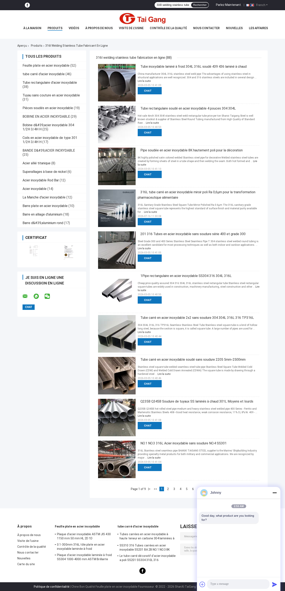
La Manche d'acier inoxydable (44, 197)
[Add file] (202, 584)
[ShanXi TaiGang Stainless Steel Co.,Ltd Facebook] (27, 5)
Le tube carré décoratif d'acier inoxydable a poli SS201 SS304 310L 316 (148, 558)
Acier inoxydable (35, 189)
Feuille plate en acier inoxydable (46, 65)
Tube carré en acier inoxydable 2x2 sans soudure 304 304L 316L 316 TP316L (197, 318)
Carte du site (26, 564)
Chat (148, 90)
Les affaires (258, 28)
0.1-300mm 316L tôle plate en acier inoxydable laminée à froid (81, 546)
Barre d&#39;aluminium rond (43, 223)
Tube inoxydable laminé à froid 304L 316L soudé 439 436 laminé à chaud (193, 67)
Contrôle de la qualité (168, 28)
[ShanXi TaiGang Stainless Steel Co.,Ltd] (142, 18)
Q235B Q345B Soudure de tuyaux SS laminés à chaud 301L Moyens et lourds (196, 401)
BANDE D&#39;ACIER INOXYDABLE (49, 150)
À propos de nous (99, 28)
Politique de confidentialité (51, 586)
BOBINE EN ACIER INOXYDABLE (46, 116)
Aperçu (22, 45)
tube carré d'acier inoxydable (44, 74)
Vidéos (74, 28)
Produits (55, 28)
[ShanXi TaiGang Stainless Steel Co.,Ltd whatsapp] (39, 296)
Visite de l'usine (131, 28)
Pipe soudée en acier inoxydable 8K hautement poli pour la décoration (191, 150)
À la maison (32, 28)
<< (155, 489)
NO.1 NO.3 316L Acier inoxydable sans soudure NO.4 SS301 (183, 443)
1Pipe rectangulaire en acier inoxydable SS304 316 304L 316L (186, 276)
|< (149, 489)
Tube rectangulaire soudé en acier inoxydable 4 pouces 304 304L (188, 108)
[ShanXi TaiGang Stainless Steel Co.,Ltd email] (28, 296)
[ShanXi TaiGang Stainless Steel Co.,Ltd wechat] (50, 296)
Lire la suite (144, 81)
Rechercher (200, 5)
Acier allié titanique (36, 163)
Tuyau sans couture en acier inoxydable (51, 95)
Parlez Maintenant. (228, 4)
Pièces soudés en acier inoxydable (48, 108)
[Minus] (274, 492)
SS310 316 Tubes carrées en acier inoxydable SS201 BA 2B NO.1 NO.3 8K (145, 547)
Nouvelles (234, 28)
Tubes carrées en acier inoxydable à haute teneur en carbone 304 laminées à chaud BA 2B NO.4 (147, 536)
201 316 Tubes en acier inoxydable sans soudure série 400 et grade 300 (193, 234)
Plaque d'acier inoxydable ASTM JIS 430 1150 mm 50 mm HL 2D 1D (84, 536)
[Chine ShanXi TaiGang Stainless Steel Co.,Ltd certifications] (34, 252)
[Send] (274, 584)
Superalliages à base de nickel (45, 172)
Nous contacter (206, 28)
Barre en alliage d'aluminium (42, 214)
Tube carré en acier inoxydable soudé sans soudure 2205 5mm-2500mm (193, 360)
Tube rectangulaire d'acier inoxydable (50, 83)
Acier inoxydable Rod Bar (41, 180)
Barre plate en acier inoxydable (45, 206)
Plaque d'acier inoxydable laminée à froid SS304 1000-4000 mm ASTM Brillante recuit (84, 557)
